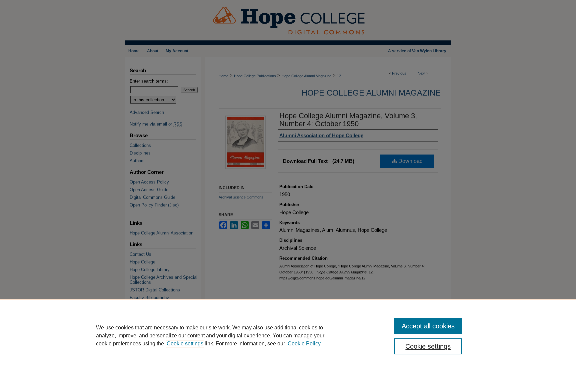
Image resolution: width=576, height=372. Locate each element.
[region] (288, 335)
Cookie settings (185, 343)
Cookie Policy (304, 343)
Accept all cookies (428, 326)
